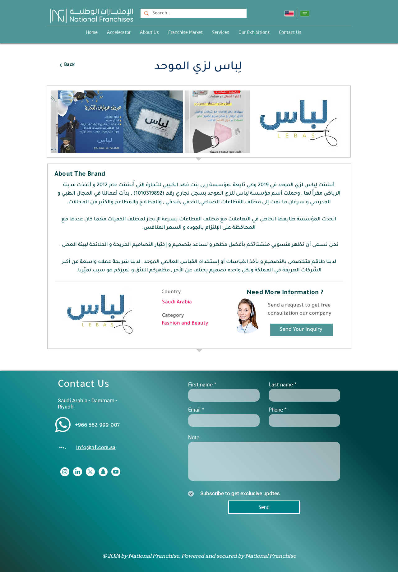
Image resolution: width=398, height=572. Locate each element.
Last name (281, 384)
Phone (276, 409)
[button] (220, 32)
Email (194, 409)
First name (200, 384)
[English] (289, 13)
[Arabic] (305, 13)
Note (193, 437)
